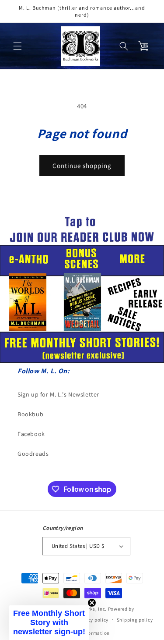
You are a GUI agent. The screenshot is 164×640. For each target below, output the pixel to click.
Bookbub (30, 414)
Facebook (31, 434)
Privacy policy (92, 620)
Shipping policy (135, 620)
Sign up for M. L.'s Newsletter (58, 394)
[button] (17, 46)
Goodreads (33, 454)
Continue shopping (82, 165)
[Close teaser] (91, 602)
